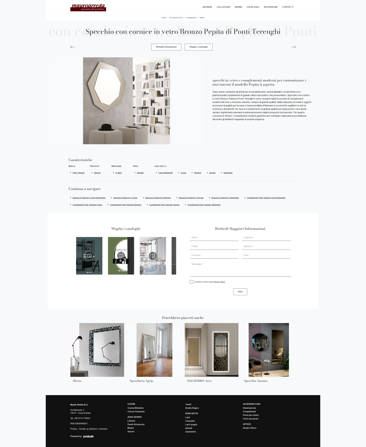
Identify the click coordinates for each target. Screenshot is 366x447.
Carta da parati (250, 419)
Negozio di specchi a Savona (191, 198)
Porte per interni (251, 415)
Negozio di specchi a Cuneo (125, 198)
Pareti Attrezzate (136, 425)
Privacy (73, 429)
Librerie (131, 421)
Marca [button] (72, 166)
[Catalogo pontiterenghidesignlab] (153, 255)
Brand (238, 7)
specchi (97, 173)
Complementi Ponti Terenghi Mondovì (125, 205)
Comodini (190, 421)
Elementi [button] (94, 166)
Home (164, 18)
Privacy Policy (219, 282)
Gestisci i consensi (98, 429)
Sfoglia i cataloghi (198, 47)
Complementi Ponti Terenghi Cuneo (87, 205)
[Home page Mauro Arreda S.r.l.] (102, 7)
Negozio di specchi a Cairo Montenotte (89, 198)
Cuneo (183, 173)
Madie (131, 428)
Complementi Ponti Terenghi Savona (164, 205)
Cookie (82, 429)
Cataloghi (253, 7)
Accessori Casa (176, 18)
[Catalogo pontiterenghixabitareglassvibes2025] (121, 255)
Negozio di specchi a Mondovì (158, 198)
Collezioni (223, 7)
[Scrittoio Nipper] (72, 47)
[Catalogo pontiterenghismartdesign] (89, 255)
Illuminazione (249, 408)
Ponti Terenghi (78, 173)
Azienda (207, 7)
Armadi (188, 428)
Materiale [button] (116, 166)
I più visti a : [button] (160, 166)
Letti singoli (191, 425)
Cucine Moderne (135, 408)
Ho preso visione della (209, 282)
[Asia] (293, 47)
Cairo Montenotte (165, 173)
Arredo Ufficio (249, 428)
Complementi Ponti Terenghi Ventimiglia (203, 205)
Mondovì (197, 173)
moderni (140, 173)
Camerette (190, 432)
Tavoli (188, 405)
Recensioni (271, 7)
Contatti (287, 7)
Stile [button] (135, 166)
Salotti (131, 432)
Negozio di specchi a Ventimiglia (225, 198)
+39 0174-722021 (82, 418)
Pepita (202, 18)
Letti (187, 418)
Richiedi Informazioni (166, 47)
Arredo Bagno (192, 408)
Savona (212, 173)
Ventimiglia (227, 173)
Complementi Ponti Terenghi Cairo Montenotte (266, 198)
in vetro (119, 173)
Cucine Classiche (136, 412)
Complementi (191, 18)
